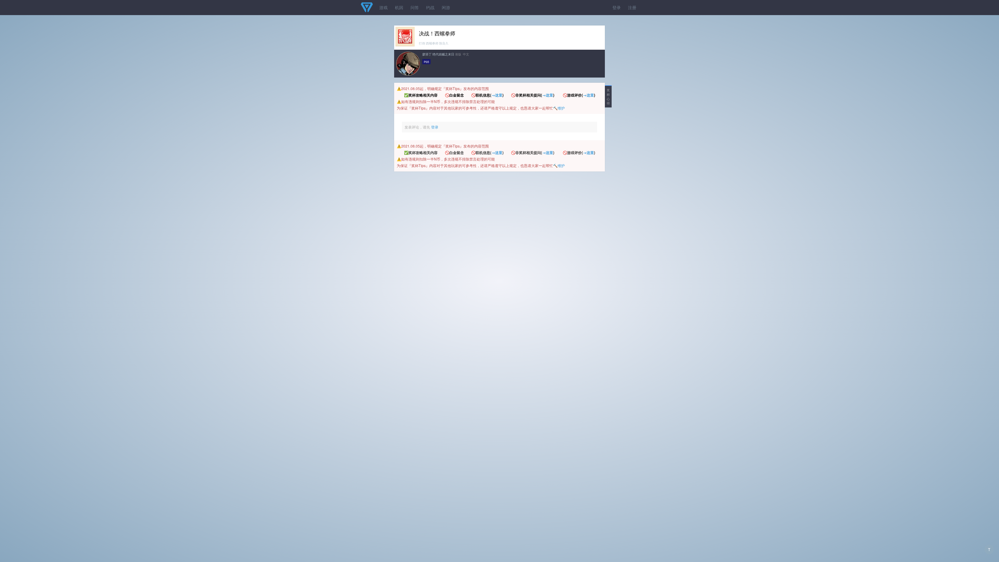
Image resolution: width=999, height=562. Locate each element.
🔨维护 (559, 108)
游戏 (383, 7)
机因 (399, 7)
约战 (430, 7)
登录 (616, 7)
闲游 (446, 7)
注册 (632, 7)
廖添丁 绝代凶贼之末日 (438, 54)
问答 (415, 7)
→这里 (496, 95)
